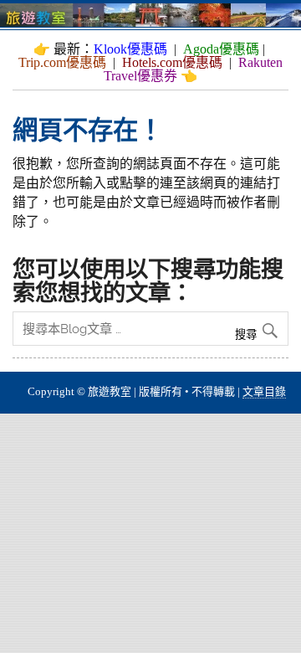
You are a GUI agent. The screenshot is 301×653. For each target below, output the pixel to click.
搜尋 (247, 334)
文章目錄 (264, 391)
